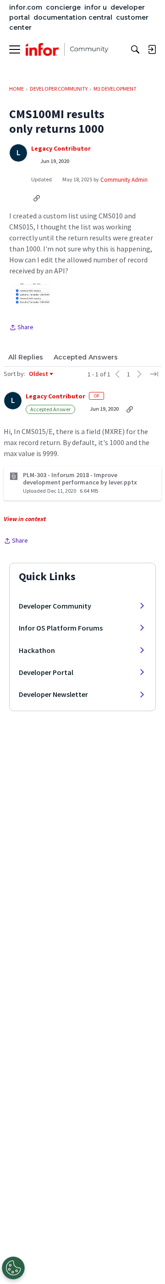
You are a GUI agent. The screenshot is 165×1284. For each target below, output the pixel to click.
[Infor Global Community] (67, 49)
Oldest (39, 374)
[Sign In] (151, 49)
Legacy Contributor (61, 148)
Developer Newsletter (53, 694)
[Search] (135, 49)
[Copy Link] (36, 198)
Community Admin (124, 180)
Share (21, 328)
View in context (25, 519)
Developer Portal (46, 672)
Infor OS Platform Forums (61, 627)
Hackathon (37, 650)
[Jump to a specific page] (154, 374)
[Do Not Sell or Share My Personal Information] (13, 1268)
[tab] (26, 357)
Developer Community (55, 605)
